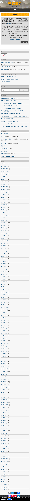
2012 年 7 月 (4, 469)
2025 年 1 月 (4, 184)
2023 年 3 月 (4, 197)
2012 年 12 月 (4, 458)
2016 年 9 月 (4, 346)
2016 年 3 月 (4, 361)
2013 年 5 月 (4, 446)
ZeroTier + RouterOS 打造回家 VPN (10, 121)
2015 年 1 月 (4, 397)
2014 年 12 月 (4, 399)
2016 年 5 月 (4, 356)
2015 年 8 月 (4, 379)
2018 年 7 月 (4, 289)
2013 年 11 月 (4, 430)
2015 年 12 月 (4, 369)
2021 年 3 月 (4, 233)
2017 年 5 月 (4, 325)
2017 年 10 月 (4, 312)
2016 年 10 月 (4, 343)
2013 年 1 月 (4, 456)
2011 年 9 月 (4, 484)
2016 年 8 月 (4, 348)
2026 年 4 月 (4, 166)
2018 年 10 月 (4, 281)
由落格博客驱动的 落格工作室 (8, 76)
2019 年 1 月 (4, 276)
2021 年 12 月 (4, 220)
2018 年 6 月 (4, 292)
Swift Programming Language (8, 156)
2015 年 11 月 (4, 371)
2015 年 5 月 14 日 (23, 21)
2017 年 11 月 (4, 310)
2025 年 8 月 (4, 176)
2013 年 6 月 (4, 443)
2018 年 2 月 (4, 302)
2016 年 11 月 (4, 340)
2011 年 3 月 (4, 489)
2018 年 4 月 (4, 297)
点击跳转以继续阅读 (15, 39)
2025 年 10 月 (4, 171)
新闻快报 (19, 23)
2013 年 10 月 (4, 433)
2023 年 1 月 (4, 199)
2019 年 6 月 (4, 266)
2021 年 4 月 (4, 230)
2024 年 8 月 (4, 192)
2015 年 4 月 (4, 389)
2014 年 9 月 (4, 407)
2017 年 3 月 (4, 330)
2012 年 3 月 (4, 476)
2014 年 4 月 (4, 417)
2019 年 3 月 (4, 274)
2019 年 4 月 (4, 271)
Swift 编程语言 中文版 (6, 139)
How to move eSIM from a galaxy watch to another (14, 116)
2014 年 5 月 (4, 415)
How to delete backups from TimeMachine (11, 108)
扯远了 (3, 146)
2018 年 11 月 (4, 279)
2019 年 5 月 (4, 269)
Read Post (24, 42)
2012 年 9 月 (4, 464)
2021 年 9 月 (4, 225)
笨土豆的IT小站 (5, 134)
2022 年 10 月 (4, 204)
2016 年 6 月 (4, 353)
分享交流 (14, 23)
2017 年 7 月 (4, 320)
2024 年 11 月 (4, 189)
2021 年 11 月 (4, 222)
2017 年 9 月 (4, 315)
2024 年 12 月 (4, 187)
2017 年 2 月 (4, 333)
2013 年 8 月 (4, 438)
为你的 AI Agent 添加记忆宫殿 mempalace (12, 103)
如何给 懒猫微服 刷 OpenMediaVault (10, 113)
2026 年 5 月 (4, 163)
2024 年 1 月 (4, 194)
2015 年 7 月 (4, 382)
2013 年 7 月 (4, 440)
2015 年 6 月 (4, 384)
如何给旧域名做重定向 (7, 118)
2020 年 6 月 (4, 248)
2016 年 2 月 (4, 364)
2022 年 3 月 (4, 212)
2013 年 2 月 (4, 453)
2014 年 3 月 (4, 420)
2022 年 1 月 (4, 217)
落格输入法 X (4, 69)
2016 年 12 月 (4, 338)
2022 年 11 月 (4, 202)
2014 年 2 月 (4, 423)
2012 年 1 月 (4, 482)
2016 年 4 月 (4, 358)
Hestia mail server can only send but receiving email (14, 126)
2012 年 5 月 (4, 471)
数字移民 (3, 136)
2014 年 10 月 (4, 405)
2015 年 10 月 (4, 374)
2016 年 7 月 (4, 351)
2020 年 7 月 (4, 245)
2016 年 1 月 (4, 366)
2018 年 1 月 (4, 305)
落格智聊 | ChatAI (5, 66)
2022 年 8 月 (4, 210)
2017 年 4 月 (4, 328)
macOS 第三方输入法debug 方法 (9, 105)
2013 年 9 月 (4, 435)
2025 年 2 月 (4, 181)
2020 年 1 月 (4, 258)
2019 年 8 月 (4, 261)
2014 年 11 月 (4, 402)
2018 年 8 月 (4, 287)
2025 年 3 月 (4, 179)
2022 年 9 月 (4, 207)
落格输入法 (4, 148)
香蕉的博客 (4, 151)
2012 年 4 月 (4, 474)
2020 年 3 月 (4, 256)
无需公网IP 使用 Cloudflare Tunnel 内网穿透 (12, 111)
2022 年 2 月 (4, 215)
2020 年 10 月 (4, 243)
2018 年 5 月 (4, 294)
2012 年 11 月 (4, 461)
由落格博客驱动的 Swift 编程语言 (9, 79)
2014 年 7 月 (4, 410)
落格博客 (15, 3)
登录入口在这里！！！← (7, 81)
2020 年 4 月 (4, 253)
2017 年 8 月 (4, 317)
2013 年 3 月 (4, 451)
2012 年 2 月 (4, 479)
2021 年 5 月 (4, 228)
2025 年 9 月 (4, 174)
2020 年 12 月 (4, 240)
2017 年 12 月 (4, 307)
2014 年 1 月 (4, 425)
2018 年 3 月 (4, 299)
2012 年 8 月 (4, 466)
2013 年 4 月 (4, 448)
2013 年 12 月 (4, 428)
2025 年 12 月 (4, 169)
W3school (3, 143)
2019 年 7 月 (4, 263)
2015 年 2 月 (4, 394)
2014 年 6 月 (4, 412)
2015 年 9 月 (4, 376)
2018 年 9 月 (4, 284)
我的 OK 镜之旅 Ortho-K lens (8, 100)
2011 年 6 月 (4, 487)
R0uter (9, 23)
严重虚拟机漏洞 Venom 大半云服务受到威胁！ (14, 20)
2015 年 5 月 (4, 387)
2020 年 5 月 (4, 251)
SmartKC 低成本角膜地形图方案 (9, 98)
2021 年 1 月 (4, 238)
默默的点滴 (4, 153)
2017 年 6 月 (4, 322)
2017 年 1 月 (4, 335)
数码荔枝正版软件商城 (7, 62)
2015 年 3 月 (4, 392)
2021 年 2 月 (4, 235)
